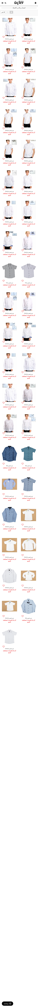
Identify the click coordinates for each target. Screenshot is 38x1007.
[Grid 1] (7, 12)
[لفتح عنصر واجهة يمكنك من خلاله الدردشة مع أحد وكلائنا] (7, 1003)
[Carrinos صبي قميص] (9, 27)
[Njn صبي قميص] (9, 454)
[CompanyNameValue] (19, 2)
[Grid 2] (11, 12)
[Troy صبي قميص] (9, 271)
